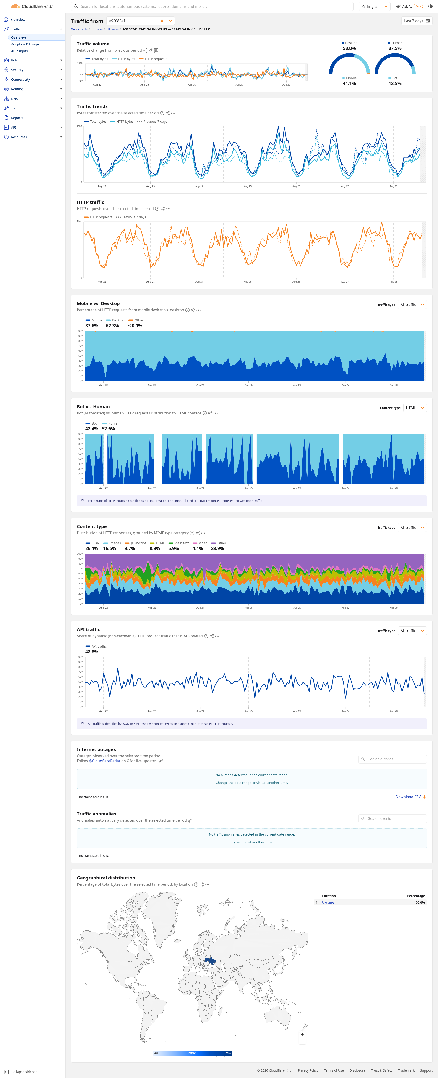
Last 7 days (418, 21)
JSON (95, 543)
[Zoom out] (302, 1041)
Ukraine (328, 902)
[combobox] (215, 6)
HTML (160, 543)
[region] (192, 969)
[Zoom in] (302, 1034)
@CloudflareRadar (104, 760)
